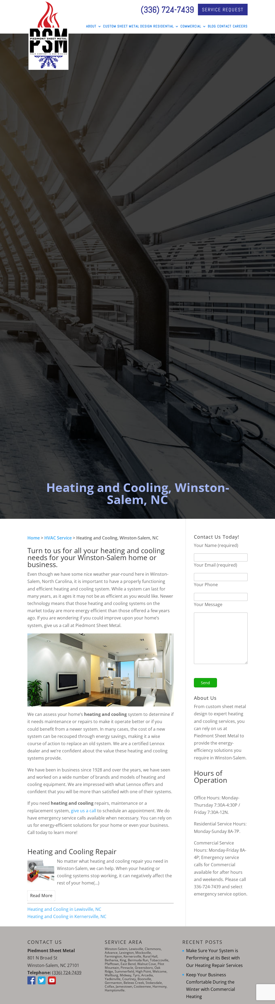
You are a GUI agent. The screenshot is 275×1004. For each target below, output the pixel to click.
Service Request (223, 9)
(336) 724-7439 (167, 9)
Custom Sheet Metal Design (127, 26)
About (91, 26)
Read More (41, 895)
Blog (212, 26)
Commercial (190, 26)
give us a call (84, 811)
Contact (224, 26)
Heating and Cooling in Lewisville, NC (64, 909)
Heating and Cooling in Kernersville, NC (66, 916)
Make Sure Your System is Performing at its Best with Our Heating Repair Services (214, 958)
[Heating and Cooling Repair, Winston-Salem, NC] (40, 872)
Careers (240, 26)
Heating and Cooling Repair (72, 851)
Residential (163, 26)
